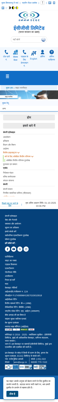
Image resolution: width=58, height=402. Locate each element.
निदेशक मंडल (8, 172)
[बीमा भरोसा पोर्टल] (31, 329)
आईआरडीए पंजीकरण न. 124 (16, 291)
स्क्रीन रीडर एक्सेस (29, 3)
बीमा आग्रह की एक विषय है (15, 315)
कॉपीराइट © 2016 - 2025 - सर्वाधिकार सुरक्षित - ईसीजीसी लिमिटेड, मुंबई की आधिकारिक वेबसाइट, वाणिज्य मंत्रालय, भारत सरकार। (28, 337)
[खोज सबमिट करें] (43, 39)
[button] (9, 7)
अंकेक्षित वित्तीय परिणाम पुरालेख (18, 160)
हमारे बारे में (29, 125)
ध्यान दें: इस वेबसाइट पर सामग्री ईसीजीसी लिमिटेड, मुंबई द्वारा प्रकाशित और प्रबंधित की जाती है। (28, 345)
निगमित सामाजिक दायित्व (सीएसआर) (17, 193)
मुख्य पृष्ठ (9, 88)
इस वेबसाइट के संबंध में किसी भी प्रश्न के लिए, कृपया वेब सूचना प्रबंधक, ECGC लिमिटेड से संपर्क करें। (26, 354)
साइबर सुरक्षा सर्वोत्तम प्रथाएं (15, 318)
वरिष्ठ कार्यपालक (9, 176)
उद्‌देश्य (6, 148)
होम (29, 117)
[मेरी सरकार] (16, 329)
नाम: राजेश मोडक (9, 360)
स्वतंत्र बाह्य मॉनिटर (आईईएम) (16, 326)
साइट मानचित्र (21, 88)
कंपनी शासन (8, 189)
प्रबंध (5, 168)
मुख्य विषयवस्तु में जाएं (10, 3)
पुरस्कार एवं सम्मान (10, 164)
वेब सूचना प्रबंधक (12, 322)
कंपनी (5, 184)
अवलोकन (6, 137)
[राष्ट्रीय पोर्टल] (8, 329)
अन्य (4, 108)
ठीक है (12, 394)
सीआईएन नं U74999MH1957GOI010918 (23, 295)
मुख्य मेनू (5, 103)
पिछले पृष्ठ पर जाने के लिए (10, 204)
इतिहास (6, 141)
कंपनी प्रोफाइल (9, 132)
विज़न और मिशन (9, 145)
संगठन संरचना (8, 180)
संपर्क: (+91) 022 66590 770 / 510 (39, 360)
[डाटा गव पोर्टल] (24, 329)
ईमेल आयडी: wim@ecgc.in (20, 360)
